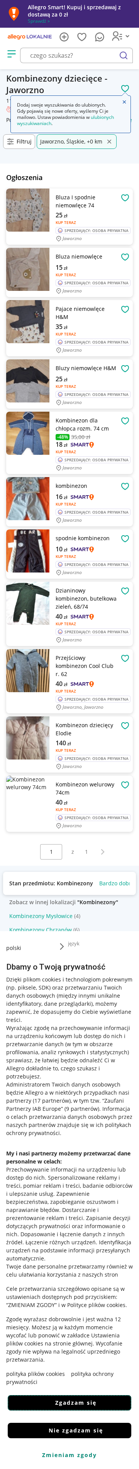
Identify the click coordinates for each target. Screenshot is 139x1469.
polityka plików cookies (35, 1373)
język (74, 943)
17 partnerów (51, 1100)
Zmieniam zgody (69, 1455)
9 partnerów (82, 1108)
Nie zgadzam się (76, 1430)
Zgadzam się (76, 1402)
